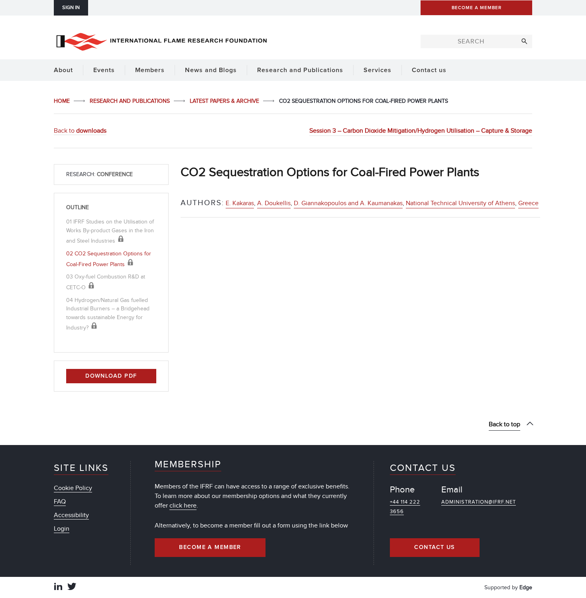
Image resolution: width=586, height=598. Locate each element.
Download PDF (111, 376)
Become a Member (210, 547)
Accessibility (71, 515)
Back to (80, 131)
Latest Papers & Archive (225, 101)
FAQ (60, 502)
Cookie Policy (73, 488)
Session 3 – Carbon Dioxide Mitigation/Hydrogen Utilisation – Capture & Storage (420, 131)
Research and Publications (130, 101)
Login (61, 529)
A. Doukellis (274, 203)
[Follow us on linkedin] (58, 587)
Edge (525, 587)
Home (62, 101)
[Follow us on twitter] (71, 587)
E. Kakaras (240, 203)
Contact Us (434, 547)
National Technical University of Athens (460, 203)
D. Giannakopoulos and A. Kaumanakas (348, 203)
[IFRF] (161, 40)
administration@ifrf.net (478, 502)
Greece (528, 203)
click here (183, 506)
